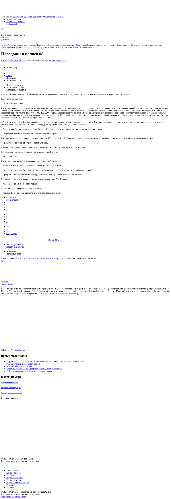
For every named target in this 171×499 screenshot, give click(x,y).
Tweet (9, 75)
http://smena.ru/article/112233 (13, 497)
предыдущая (12, 200)
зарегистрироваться (54, 17)
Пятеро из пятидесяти (9, 383)
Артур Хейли (7, 60)
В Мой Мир (11, 67)
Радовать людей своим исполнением (23, 364)
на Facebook (11, 24)
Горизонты (42, 45)
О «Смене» (11, 475)
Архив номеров (13, 19)
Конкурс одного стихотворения (101, 45)
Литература (29, 47)
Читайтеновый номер (7, 283)
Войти (9, 17)
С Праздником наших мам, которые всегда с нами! (29, 371)
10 (7, 226)
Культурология (123, 45)
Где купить (11, 487)
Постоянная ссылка (15, 87)
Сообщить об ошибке (16, 90)
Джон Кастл (20, 60)
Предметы (64, 47)
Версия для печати (14, 85)
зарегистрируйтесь (55, 258)
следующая (11, 233)
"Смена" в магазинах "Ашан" (19, 366)
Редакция (10, 485)
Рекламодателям (13, 480)
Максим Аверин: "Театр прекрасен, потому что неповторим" (34, 369)
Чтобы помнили (87, 47)
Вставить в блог (13, 80)
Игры (84, 45)
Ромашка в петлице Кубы (11, 388)
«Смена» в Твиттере (15, 21)
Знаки (78, 45)
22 (7, 231)
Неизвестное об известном (47, 47)
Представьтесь (7, 258)
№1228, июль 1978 (57, 60)
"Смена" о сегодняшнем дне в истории (19, 45)
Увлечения (74, 47)
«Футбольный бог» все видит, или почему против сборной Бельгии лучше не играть (45, 361)
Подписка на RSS (14, 478)
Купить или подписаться (142, 45)
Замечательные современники (61, 45)
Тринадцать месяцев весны (11, 393)
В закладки (11, 78)
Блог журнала (12, 470)
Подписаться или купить (17, 482)
